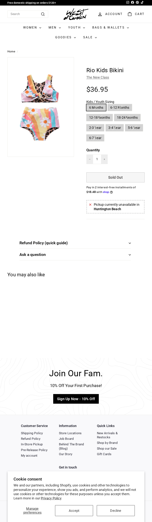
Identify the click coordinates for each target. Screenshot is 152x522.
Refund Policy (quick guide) (43, 243)
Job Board (66, 439)
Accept (74, 511)
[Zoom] (41, 107)
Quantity (93, 150)
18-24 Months (129, 118)
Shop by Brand (107, 443)
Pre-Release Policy (34, 450)
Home (11, 51)
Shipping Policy (32, 433)
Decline (115, 511)
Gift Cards (104, 454)
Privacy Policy (51, 498)
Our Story (65, 454)
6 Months (97, 108)
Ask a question (32, 254)
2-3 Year (96, 128)
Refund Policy (30, 439)
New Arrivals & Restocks (107, 435)
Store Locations (70, 433)
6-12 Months (121, 108)
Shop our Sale (107, 448)
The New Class (97, 77)
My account (29, 455)
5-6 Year (135, 128)
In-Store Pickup (32, 444)
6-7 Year (96, 138)
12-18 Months (101, 118)
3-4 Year (115, 128)
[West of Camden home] (76, 14)
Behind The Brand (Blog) (71, 446)
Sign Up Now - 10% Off (76, 399)
